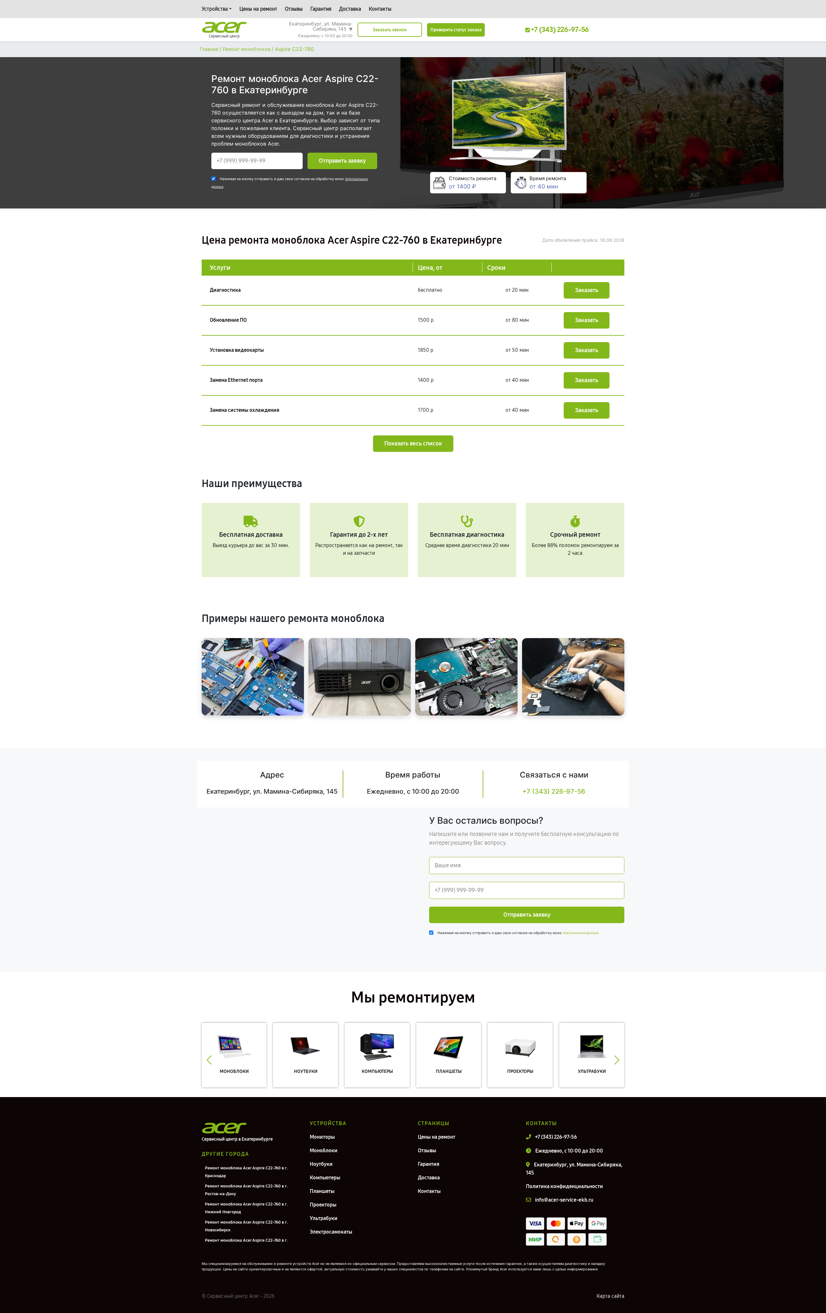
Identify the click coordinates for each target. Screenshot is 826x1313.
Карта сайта (610, 1296)
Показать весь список (413, 443)
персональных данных (580, 933)
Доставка (350, 9)
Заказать (586, 290)
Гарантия (320, 9)
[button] (209, 1060)
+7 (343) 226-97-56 (553, 791)
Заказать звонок (390, 30)
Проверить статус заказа (455, 30)
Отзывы (294, 9)
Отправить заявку (342, 160)
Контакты (380, 9)
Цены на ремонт (258, 9)
